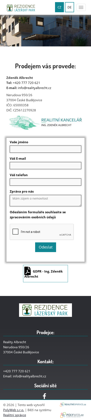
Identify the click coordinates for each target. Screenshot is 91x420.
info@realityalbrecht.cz (34, 88)
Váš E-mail (18, 158)
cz (59, 7)
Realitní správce (14, 415)
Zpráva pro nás (22, 191)
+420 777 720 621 (26, 83)
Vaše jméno (19, 142)
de (70, 7)
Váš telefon (19, 175)
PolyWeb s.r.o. (13, 410)
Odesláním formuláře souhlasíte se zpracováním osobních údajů (38, 214)
